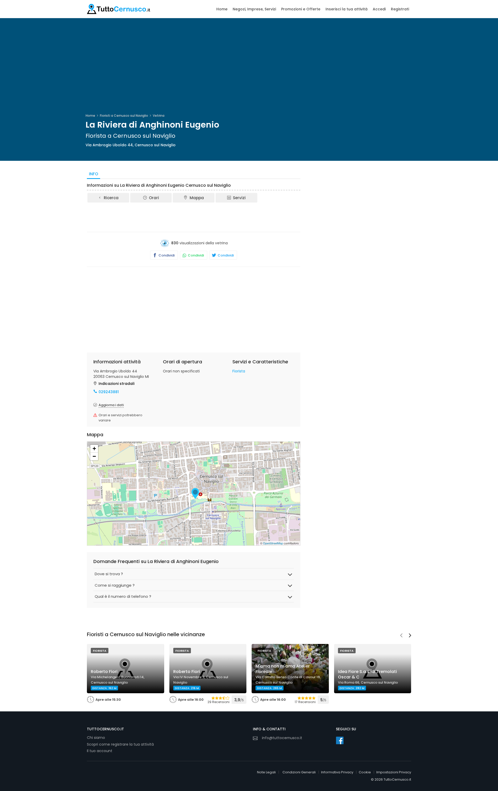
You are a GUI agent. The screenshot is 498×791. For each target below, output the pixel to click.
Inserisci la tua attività (347, 9)
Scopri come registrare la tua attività (120, 744)
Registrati (400, 9)
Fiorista (238, 371)
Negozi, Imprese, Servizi (254, 9)
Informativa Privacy (337, 772)
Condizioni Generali (299, 772)
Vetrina (158, 115)
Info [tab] (93, 174)
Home (221, 9)
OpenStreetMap (273, 543)
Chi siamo (96, 737)
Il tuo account (99, 750)
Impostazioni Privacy (393, 772)
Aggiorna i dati (111, 405)
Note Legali (266, 772)
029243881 (109, 391)
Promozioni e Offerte (300, 9)
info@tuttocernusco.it (282, 737)
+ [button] (94, 448)
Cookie (365, 772)
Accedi (379, 9)
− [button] (94, 456)
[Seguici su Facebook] (340, 740)
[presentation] (401, 636)
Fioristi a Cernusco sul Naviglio (124, 115)
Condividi (166, 255)
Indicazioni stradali (116, 383)
